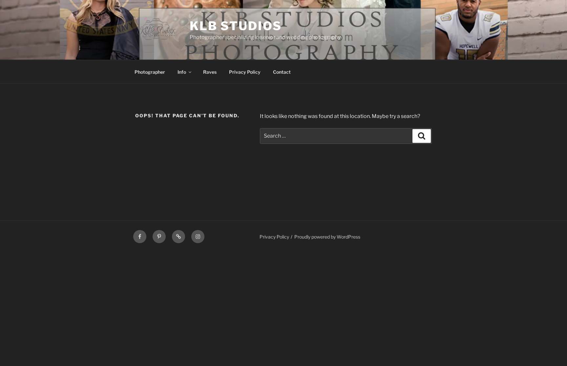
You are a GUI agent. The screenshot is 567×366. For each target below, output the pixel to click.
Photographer (150, 72)
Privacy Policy (245, 72)
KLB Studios (236, 26)
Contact (282, 72)
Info (182, 72)
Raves (210, 72)
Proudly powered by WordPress (327, 237)
